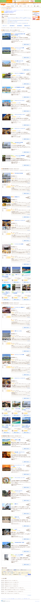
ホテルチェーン (5, 598)
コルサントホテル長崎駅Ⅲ (19, 554)
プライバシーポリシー (37, 601)
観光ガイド (27, 598)
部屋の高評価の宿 (19, 25)
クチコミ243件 (18, 75)
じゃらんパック (12, 6)
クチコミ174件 (18, 116)
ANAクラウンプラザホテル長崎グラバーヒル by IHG (6, 293)
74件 (6, 341)
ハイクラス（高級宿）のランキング (24, 18)
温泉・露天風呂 (12, 598)
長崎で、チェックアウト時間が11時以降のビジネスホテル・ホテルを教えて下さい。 (13, 591)
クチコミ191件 (18, 130)
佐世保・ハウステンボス (15, 23)
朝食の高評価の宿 (12, 25)
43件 (18, 430)
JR (18, 598)
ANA (20, 598)
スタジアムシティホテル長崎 (19, 47)
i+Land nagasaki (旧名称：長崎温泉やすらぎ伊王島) (26, 426)
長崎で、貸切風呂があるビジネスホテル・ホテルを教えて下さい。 (11, 582)
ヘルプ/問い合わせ (39, 2)
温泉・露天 (8, 7)
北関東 (14, 20)
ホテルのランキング (13, 17)
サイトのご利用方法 (35, 2)
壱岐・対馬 (26, 23)
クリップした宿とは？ (37, 13)
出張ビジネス (5, 7)
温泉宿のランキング (27, 17)
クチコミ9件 (18, 518)
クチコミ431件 (18, 143)
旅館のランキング (18, 17)
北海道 (10, 20)
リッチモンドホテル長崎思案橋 (20, 155)
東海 (20, 20)
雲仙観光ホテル (17, 196)
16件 (6, 208)
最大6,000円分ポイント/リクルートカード (8, 12)
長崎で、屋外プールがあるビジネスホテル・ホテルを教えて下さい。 (11, 593)
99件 (6, 255)
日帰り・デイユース (13, 7)
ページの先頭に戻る (29, 595)
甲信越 (17, 20)
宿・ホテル (2, 598)
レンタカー (23, 598)
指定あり (20, 574)
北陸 (19, 20)
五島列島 (24, 23)
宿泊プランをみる (26, 44)
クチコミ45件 (18, 467)
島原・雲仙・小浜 (21, 23)
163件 (8, 430)
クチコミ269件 (18, 89)
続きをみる (29, 190)
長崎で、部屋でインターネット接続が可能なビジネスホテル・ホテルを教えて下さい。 (13, 587)
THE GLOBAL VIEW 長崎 (19, 142)
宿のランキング (9, 17)
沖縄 (28, 20)
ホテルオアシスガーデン (19, 490)
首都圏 (15, 20)
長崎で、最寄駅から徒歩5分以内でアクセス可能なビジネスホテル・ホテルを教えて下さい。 (14, 589)
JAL (19, 598)
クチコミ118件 (18, 453)
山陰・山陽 (24, 20)
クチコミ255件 (18, 102)
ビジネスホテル (9, 598)
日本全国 (8, 20)
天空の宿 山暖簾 (17, 439)
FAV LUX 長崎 (17, 408)
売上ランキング (5, 25)
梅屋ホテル (16, 503)
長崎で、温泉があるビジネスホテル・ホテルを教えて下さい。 (10, 580)
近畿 (21, 20)
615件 (28, 430)
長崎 (8, 23)
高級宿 (10, 7)
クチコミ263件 (18, 156)
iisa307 (16, 529)
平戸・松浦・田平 (11, 23)
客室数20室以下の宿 (27, 25)
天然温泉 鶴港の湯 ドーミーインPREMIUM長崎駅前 (6, 275)
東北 (12, 20)
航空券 (24, 598)
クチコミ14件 (18, 530)
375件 (7, 365)
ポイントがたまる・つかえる (4, 8)
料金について (29, 28)
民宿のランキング (22, 17)
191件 (7, 388)
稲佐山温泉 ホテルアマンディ (20, 452)
